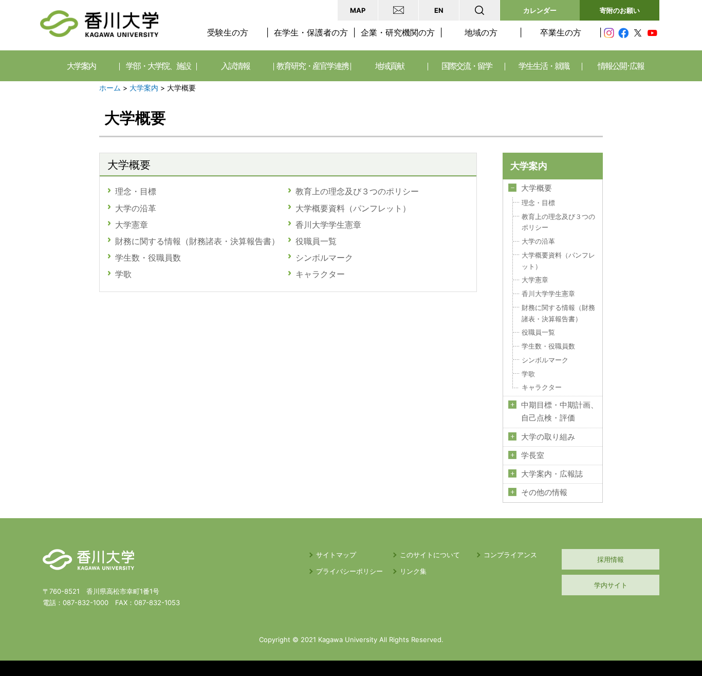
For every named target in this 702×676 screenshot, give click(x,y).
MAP (357, 10)
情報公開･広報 (621, 66)
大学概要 (536, 188)
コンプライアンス (510, 555)
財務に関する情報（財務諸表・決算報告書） (197, 241)
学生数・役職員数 (148, 257)
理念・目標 (135, 191)
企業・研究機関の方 (398, 32)
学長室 (532, 455)
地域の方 (481, 32)
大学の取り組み (548, 437)
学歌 (123, 274)
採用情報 (610, 559)
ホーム (110, 88)
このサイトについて (430, 555)
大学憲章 (131, 225)
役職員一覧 (316, 241)
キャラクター (320, 274)
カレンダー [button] (540, 10)
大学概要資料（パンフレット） (353, 208)
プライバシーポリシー (349, 571)
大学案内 (144, 88)
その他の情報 (544, 492)
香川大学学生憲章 (328, 225)
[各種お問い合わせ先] (398, 10)
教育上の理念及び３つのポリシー (361, 191)
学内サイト (610, 585)
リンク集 (413, 571)
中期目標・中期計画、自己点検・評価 (559, 411)
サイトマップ (336, 555)
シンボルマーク (324, 257)
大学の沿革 (135, 208)
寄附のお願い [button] (620, 10)
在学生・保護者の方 (311, 32)
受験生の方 (227, 32)
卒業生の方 (560, 32)
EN (439, 10)
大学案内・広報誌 (552, 474)
